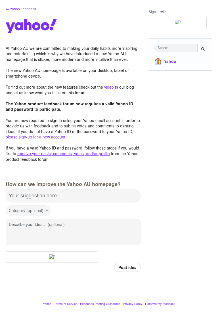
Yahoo (170, 61)
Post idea (127, 267)
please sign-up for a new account (35, 137)
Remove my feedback (160, 303)
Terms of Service (65, 303)
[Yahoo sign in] (52, 257)
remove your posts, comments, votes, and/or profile (63, 153)
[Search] (202, 48)
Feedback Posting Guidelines (100, 303)
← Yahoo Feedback (21, 8)
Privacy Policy (132, 303)
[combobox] (177, 48)
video (109, 87)
